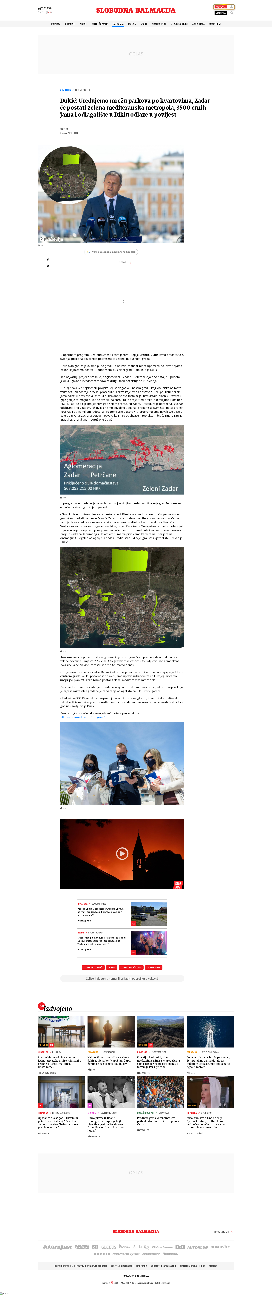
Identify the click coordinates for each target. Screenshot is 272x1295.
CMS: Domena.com (162, 1282)
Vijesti (83, 24)
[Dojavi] (46, 10)
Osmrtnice (215, 24)
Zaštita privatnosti (121, 1266)
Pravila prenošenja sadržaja (91, 1266)
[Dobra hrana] (162, 1247)
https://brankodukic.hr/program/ (82, 717)
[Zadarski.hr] (151, 1254)
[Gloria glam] (146, 1247)
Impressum (141, 1266)
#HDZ (112, 967)
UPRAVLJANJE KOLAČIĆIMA (136, 1276)
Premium (55, 24)
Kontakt (155, 1266)
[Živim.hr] (124, 1247)
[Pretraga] (232, 13)
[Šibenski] (170, 1254)
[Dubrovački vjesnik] (126, 1254)
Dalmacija (118, 24)
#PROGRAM (154, 967)
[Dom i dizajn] (180, 1247)
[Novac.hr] (220, 1247)
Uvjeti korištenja (63, 1266)
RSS (203, 1266)
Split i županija (100, 24)
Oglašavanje (169, 1266)
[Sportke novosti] (95, 1247)
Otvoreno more (179, 24)
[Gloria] (137, 1247)
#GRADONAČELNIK (131, 967)
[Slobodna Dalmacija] (136, 10)
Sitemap (213, 1266)
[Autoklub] (197, 1247)
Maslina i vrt (159, 24)
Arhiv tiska (198, 24)
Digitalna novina (188, 1266)
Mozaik (132, 24)
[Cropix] (101, 1254)
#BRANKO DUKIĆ (93, 967)
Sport (144, 24)
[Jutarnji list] (57, 1247)
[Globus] (109, 1247)
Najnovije (70, 24)
